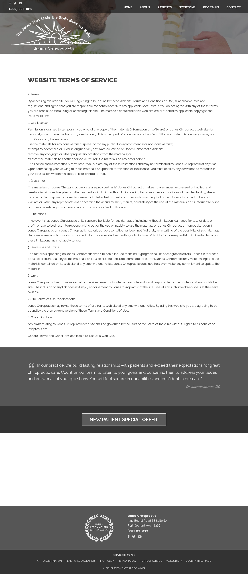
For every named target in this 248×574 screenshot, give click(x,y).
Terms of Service (151, 560)
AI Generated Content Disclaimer (124, 568)
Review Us (211, 7)
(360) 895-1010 (20, 9)
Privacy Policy (127, 560)
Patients (165, 7)
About (145, 7)
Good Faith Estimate (198, 560)
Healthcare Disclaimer (80, 560)
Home (128, 7)
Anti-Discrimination (49, 560)
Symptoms (187, 7)
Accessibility (174, 560)
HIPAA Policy (106, 560)
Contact (233, 7)
